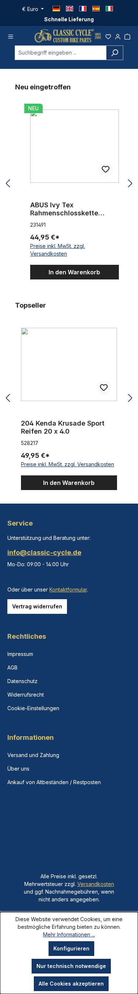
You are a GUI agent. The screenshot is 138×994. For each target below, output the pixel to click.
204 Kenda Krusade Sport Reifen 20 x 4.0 (63, 427)
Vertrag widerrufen (37, 606)
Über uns (18, 768)
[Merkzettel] (108, 35)
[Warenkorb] (127, 35)
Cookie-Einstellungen (33, 708)
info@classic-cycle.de (44, 552)
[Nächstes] (130, 184)
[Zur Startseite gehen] (68, 35)
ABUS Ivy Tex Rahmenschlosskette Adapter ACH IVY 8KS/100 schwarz (72, 209)
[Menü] (10, 35)
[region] (69, 184)
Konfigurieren (71, 948)
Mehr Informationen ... (69, 934)
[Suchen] (114, 52)
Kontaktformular (68, 589)
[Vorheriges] (7, 184)
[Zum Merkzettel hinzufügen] (105, 169)
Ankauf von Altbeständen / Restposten (54, 782)
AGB (12, 667)
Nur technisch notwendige (71, 966)
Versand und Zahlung (33, 755)
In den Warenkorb (74, 272)
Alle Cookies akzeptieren (71, 983)
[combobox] (60, 52)
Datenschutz (22, 681)
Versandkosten (95, 884)
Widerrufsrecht (25, 694)
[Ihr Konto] (117, 35)
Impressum (20, 654)
